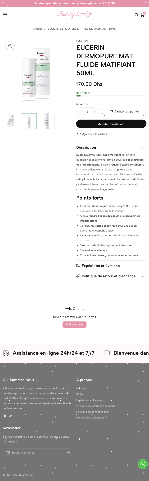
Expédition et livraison (89, 400)
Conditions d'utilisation (90, 417)
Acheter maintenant (111, 124)
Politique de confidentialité (92, 411)
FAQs (79, 394)
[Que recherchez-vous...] (137, 15)
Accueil (37, 28)
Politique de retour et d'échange (95, 406)
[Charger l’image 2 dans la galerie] (29, 121)
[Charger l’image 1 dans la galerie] (11, 121)
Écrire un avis (74, 324)
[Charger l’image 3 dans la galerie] (47, 121)
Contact (81, 388)
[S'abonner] (69, 452)
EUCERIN (82, 41)
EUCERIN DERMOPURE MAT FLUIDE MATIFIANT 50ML (82, 28)
